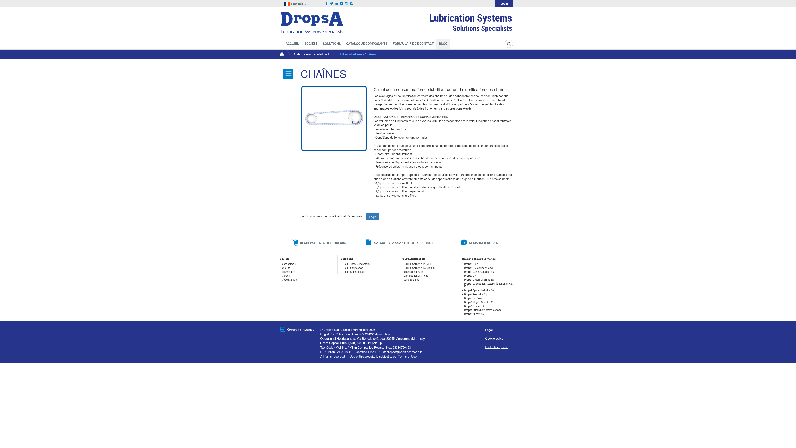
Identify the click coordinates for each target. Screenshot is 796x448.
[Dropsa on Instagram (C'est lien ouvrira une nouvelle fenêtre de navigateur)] (346, 4)
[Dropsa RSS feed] (351, 4)
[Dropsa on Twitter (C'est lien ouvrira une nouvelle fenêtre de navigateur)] (331, 4)
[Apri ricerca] (509, 44)
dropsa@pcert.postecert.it (404, 351)
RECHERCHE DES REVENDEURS (323, 243)
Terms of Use (407, 356)
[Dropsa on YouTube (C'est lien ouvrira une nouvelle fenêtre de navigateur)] (341, 4)
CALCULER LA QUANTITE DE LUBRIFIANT (403, 243)
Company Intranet (300, 329)
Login (504, 3)
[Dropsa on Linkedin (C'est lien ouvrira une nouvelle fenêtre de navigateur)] (336, 4)
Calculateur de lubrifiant (311, 54)
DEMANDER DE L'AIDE (484, 243)
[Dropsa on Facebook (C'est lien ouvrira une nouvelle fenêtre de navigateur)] (326, 4)
